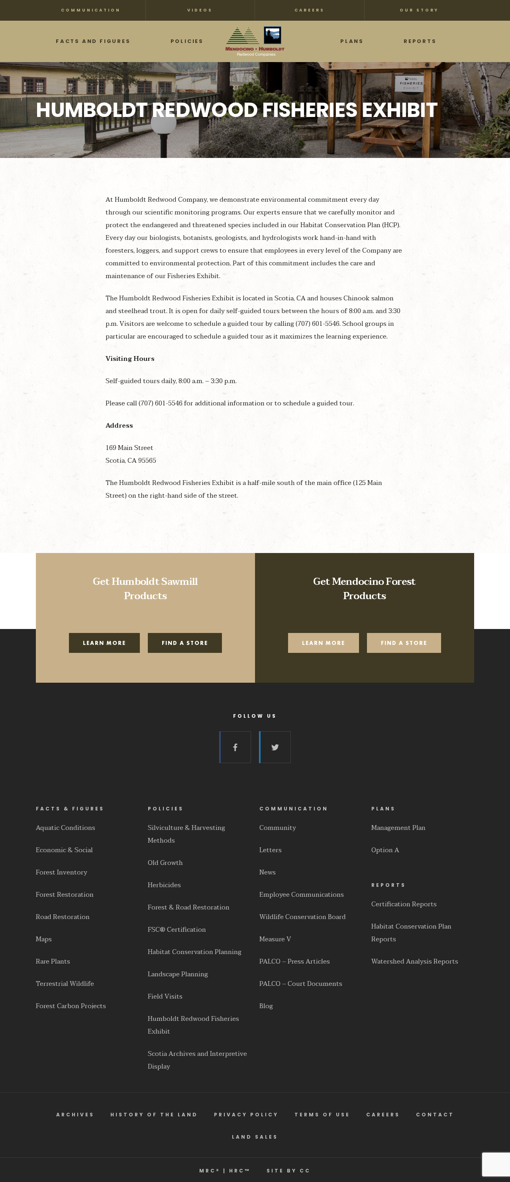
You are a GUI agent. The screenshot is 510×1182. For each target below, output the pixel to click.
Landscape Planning (178, 974)
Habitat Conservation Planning (194, 952)
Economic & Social (64, 850)
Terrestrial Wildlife (65, 983)
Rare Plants (53, 961)
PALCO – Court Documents (300, 983)
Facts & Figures (70, 808)
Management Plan (398, 827)
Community (277, 827)
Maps (44, 939)
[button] (104, 643)
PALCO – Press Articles (294, 961)
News (267, 872)
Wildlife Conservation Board (302, 917)
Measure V (275, 939)
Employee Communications (301, 894)
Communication (293, 808)
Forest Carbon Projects (71, 1006)
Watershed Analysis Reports (414, 961)
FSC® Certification (177, 929)
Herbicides (164, 885)
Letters (270, 850)
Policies (166, 808)
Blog (266, 1006)
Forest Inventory (61, 872)
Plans (383, 808)
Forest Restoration (65, 894)
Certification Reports (404, 904)
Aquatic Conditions (65, 827)
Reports (388, 885)
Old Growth (165, 862)
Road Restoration (63, 917)
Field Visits (165, 996)
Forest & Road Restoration (189, 907)
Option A (385, 850)
